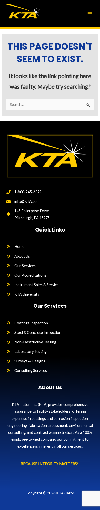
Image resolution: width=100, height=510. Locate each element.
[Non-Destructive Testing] (31, 342)
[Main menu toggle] (90, 13)
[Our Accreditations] (26, 275)
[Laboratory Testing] (26, 351)
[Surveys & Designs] (25, 361)
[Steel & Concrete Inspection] (33, 332)
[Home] (15, 246)
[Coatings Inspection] (27, 323)
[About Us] (18, 256)
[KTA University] (22, 294)
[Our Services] (21, 265)
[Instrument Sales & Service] (32, 284)
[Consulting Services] (26, 370)
